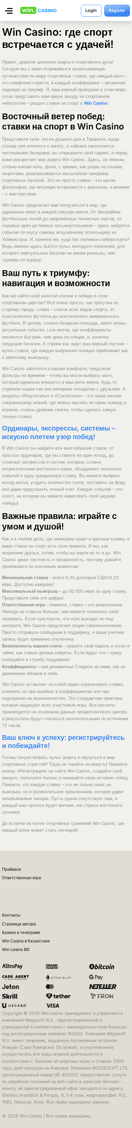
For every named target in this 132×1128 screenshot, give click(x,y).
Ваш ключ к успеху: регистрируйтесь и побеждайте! (63, 741)
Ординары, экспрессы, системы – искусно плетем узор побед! (58, 432)
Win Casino (95, 103)
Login (91, 10)
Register (117, 10)
